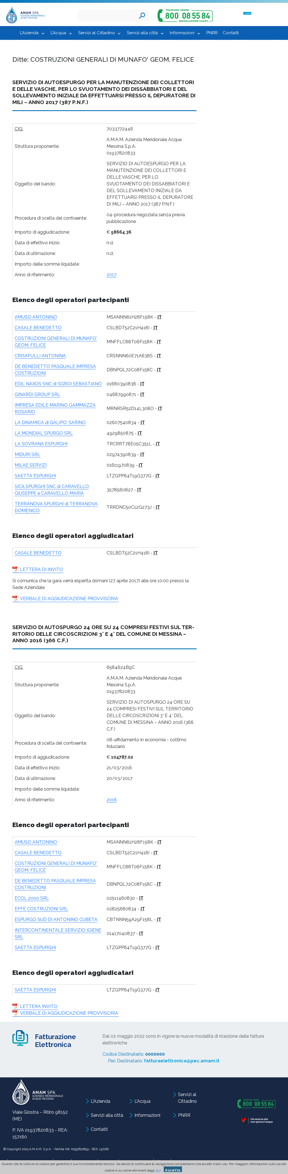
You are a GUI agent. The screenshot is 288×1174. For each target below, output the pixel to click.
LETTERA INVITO (38, 1006)
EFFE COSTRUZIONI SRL (41, 908)
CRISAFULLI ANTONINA (40, 355)
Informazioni (182, 32)
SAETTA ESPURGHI (35, 475)
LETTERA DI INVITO (41, 569)
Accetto (173, 1170)
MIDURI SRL (27, 454)
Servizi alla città (142, 32)
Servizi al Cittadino (96, 32)
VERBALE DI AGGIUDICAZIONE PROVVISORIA (69, 598)
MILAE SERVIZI (31, 465)
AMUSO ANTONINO (36, 317)
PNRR (212, 32)
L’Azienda (29, 32)
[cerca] (142, 15)
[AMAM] (24, 16)
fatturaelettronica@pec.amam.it (181, 1060)
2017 (111, 274)
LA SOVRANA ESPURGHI (41, 443)
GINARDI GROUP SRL (37, 394)
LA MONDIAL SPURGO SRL (44, 433)
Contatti (231, 32)
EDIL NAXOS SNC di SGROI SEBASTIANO (58, 383)
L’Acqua (58, 32)
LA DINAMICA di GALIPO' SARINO (50, 422)
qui (158, 1170)
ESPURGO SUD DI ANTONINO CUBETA (56, 919)
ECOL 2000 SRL (32, 898)
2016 (112, 799)
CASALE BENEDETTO (38, 327)
